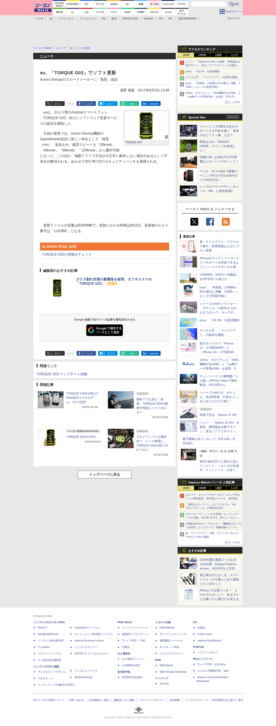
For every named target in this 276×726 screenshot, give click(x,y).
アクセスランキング (201, 49)
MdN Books (166, 665)
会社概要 (174, 700)
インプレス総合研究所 (51, 640)
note (132, 103)
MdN (158, 660)
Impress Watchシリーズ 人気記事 (211, 482)
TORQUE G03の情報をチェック (67, 254)
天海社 (201, 627)
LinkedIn (153, 103)
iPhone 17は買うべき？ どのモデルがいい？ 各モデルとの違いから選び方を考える (219, 595)
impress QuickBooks (209, 640)
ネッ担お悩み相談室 (49, 660)
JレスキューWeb (169, 647)
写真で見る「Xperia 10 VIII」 (219, 414)
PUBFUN (198, 647)
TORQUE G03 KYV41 (81, 436)
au (50, 18)
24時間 (202, 55)
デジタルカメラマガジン (52, 671)
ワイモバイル (88, 18)
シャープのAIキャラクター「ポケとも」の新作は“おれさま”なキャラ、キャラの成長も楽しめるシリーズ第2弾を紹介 (219, 312)
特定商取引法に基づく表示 (227, 700)
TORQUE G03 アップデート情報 (62, 374)
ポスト (57, 103)
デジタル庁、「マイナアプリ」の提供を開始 (211, 77)
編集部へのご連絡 (124, 700)
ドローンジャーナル (49, 653)
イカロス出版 (163, 622)
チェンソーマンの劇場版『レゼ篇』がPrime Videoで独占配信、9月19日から (219, 380)
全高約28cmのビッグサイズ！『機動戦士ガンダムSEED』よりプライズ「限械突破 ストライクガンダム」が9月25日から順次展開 (213, 527)
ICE (195, 622)
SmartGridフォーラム (86, 627)
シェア (89, 103)
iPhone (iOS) (130, 18)
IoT (170, 18)
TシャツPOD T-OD (133, 640)
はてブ (110, 103)
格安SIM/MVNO (187, 18)
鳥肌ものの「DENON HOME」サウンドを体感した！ (218, 146)
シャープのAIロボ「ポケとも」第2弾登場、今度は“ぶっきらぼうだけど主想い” (219, 397)
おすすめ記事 (197, 550)
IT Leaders (44, 647)
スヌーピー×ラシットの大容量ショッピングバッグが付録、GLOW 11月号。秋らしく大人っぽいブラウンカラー (213, 517)
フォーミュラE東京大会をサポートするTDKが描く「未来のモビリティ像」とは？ (219, 131)
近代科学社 (124, 671)
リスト (70, 103)
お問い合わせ (76, 700)
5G (161, 18)
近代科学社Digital (132, 677)
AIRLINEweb (167, 627)
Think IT (42, 627)
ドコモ (39, 18)
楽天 (114, 18)
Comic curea (204, 634)
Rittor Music (125, 622)
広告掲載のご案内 (99, 700)
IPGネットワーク (203, 658)
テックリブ (161, 678)
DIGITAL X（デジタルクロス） (92, 653)
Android (148, 18)
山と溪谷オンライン (133, 658)
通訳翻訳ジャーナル (171, 640)
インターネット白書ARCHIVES (56, 684)
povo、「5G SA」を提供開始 (203, 71)
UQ (103, 18)
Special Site (196, 117)
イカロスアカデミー (171, 653)
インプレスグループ (196, 700)
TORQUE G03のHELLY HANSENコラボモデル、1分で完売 (82, 398)
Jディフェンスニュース (173, 634)
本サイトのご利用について (48, 700)
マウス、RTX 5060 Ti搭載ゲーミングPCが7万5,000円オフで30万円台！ (219, 176)
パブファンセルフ (207, 652)
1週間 (218, 55)
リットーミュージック (135, 627)
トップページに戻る (104, 474)
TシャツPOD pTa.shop (211, 664)
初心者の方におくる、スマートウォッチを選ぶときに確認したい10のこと (219, 579)
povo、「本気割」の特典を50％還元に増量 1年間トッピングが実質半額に (219, 292)
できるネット (45, 678)
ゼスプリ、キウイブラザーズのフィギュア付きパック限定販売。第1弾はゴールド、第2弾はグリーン (213, 498)
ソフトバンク (66, 18)
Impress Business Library (89, 640)
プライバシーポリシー (152, 700)
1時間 (186, 55)
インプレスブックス (86, 670)
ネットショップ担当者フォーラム (93, 634)
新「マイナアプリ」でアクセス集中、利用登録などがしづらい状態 (219, 246)
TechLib (164, 683)
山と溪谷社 (124, 653)
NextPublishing (83, 677)
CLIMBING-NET (131, 665)
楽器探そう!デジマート (135, 634)
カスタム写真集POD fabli (213, 670)
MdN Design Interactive (173, 671)
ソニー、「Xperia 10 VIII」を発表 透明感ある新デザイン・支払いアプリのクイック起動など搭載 (213, 65)
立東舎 (126, 647)
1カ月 (234, 55)
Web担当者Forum (48, 634)
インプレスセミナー (86, 647)
